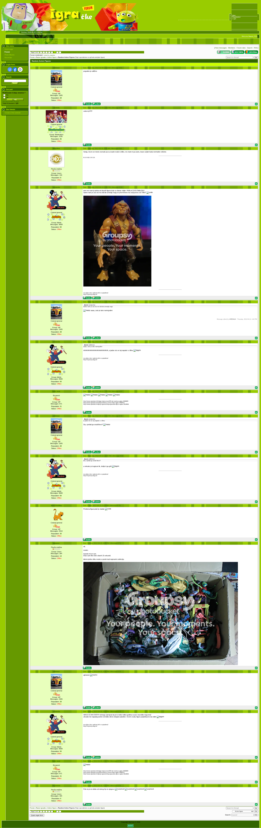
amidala (56, 108)
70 (120, 505)
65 (121, 302)
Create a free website (13, 113)
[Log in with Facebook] (15, 69)
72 (120, 671)
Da (7, 95)
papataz (52, 55)
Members (231, 48)
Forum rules (241, 48)
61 (121, 68)
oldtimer (56, 68)
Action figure (51, 57)
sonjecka (46, 55)
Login (234, 19)
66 (121, 342)
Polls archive (14, 101)
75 (120, 786)
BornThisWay (56, 505)
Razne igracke (41, 57)
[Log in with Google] (20, 69)
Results (5, 101)
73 (120, 711)
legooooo (56, 786)
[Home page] (96, 297)
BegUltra (56, 148)
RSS (255, 36)
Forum (32, 57)
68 (121, 416)
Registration (236, 17)
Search (249, 48)
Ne (7, 97)
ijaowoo (56, 543)
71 (120, 543)
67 (121, 391)
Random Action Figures (66, 57)
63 (121, 148)
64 (121, 187)
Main (234, 15)
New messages (221, 48)
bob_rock (56, 391)
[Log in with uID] (10, 69)
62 (121, 108)
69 (122, 456)
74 (120, 761)
